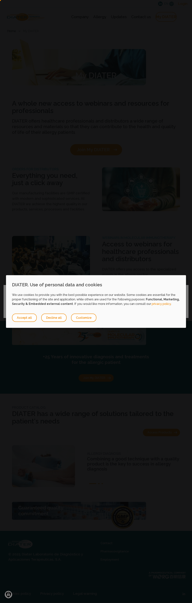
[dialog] (96, 301)
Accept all (24, 317)
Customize (84, 317)
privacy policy (161, 303)
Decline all (54, 317)
